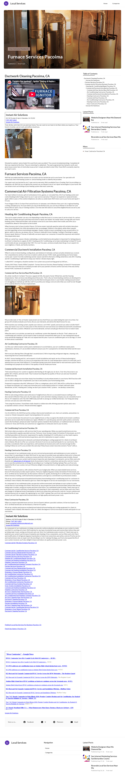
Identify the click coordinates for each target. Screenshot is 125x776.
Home (105, 3)
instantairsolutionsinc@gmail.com (21, 523)
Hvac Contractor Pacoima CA (19, 49)
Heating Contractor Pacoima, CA (16, 562)
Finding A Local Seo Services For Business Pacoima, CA (23, 625)
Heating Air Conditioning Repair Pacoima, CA (20, 558)
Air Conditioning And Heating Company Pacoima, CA (22, 564)
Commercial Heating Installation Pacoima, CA (20, 560)
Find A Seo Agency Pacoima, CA (15, 629)
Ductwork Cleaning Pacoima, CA (16, 599)
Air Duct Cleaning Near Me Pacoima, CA (18, 591)
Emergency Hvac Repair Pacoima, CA (17, 580)
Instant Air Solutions (12, 122)
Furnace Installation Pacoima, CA (16, 603)
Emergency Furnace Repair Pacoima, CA (18, 572)
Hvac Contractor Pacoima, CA (96, 104)
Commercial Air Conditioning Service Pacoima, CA (21, 550)
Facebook (30, 722)
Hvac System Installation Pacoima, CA (17, 586)
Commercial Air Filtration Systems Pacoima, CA (21, 543)
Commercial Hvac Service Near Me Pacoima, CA (102, 90)
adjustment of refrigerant (22, 461)
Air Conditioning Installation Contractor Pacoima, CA (22, 576)
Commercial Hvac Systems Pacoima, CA (18, 584)
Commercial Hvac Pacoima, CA (15, 578)
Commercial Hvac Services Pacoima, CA (18, 556)
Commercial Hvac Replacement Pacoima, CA (20, 552)
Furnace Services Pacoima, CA (15, 566)
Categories (116, 3)
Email (76, 722)
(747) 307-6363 (11, 120)
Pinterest (60, 722)
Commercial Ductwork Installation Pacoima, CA (101, 88)
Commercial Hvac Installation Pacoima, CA (19, 593)
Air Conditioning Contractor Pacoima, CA (19, 574)
